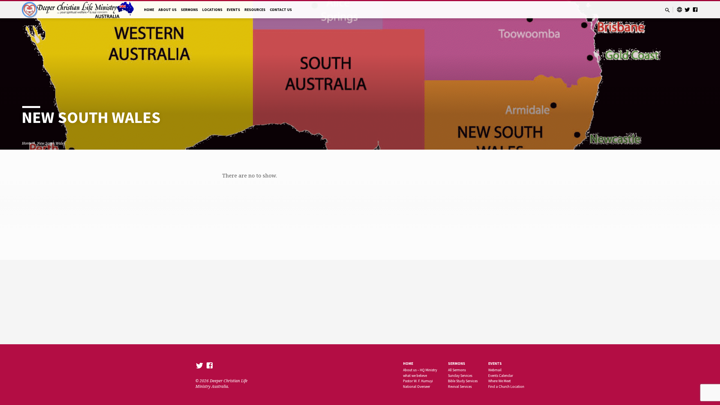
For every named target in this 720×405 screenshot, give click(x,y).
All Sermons (457, 370)
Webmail (494, 370)
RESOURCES (255, 9)
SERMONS (189, 9)
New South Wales (51, 143)
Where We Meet (499, 381)
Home (27, 143)
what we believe (415, 375)
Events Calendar (500, 375)
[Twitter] (687, 9)
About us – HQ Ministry (420, 370)
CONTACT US (281, 9)
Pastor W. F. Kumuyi (418, 381)
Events (495, 363)
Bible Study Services (463, 381)
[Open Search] (667, 10)
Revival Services (460, 386)
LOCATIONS (212, 9)
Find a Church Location (506, 386)
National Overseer (416, 386)
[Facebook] (695, 9)
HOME (149, 9)
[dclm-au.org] (679, 9)
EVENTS (233, 9)
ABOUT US (167, 9)
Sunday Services (460, 375)
